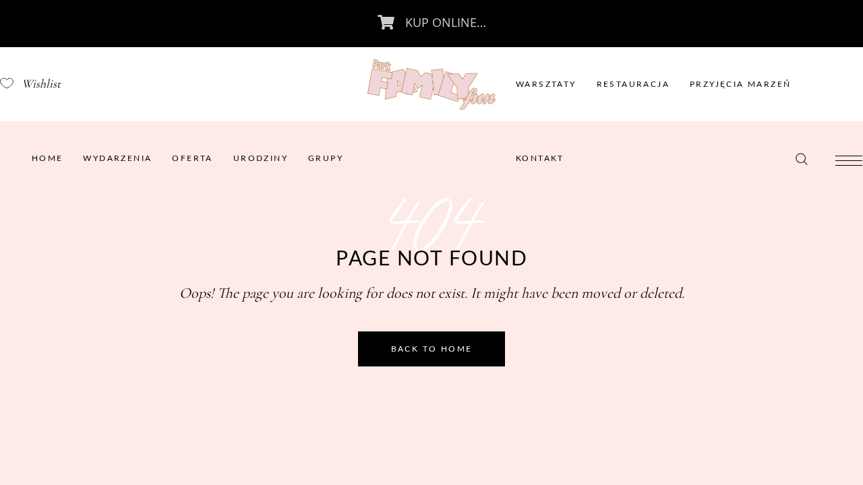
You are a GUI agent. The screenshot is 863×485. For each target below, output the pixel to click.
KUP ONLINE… (445, 22)
